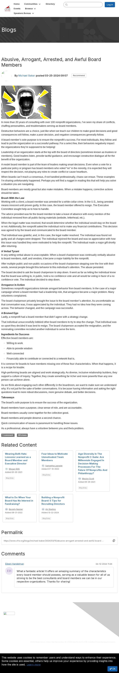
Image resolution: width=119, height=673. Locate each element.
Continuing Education (52, 630)
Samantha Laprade (53, 466)
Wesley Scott (88, 479)
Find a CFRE (70, 630)
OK (113, 668)
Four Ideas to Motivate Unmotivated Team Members (55, 457)
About (7, 630)
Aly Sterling (50, 509)
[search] (66, 4)
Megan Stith (14, 469)
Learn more (34, 664)
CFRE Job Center (32, 630)
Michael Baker (26, 75)
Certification (16, 630)
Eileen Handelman (14, 564)
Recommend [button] (79, 75)
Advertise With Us (85, 630)
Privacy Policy (102, 630)
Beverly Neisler (16, 509)
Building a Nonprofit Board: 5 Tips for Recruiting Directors (53, 500)
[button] (32, 4)
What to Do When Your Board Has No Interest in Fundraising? (19, 500)
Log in (110, 4)
